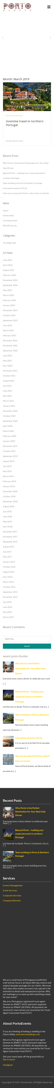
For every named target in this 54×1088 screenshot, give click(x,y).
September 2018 (10, 501)
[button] (4, 36)
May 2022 (7, 360)
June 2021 (7, 391)
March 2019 (8, 476)
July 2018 (7, 511)
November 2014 (10, 597)
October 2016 (9, 567)
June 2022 (7, 355)
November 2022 (10, 345)
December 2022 (10, 340)
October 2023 (9, 315)
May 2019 (7, 471)
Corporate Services (12, 895)
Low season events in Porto (15, 188)
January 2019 (9, 486)
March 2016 (8, 582)
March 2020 (8, 431)
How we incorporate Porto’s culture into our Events (26, 193)
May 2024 (7, 290)
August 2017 (8, 546)
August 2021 (8, 380)
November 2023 (10, 310)
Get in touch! (9, 1059)
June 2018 (7, 516)
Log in (5, 210)
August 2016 (8, 572)
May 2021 (7, 396)
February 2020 (9, 436)
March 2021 (8, 401)
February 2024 (9, 300)
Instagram (8, 1065)
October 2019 (9, 451)
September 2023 (10, 320)
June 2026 (7, 260)
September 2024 (10, 285)
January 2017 (9, 562)
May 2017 (7, 556)
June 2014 (7, 607)
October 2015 (9, 587)
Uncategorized (14, 116)
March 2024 (8, 295)
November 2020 (10, 411)
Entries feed (8, 215)
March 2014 (8, 617)
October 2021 (9, 375)
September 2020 (10, 421)
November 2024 (10, 280)
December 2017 (10, 531)
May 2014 (7, 612)
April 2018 (8, 526)
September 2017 (10, 541)
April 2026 (8, 265)
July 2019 (7, 466)
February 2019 (9, 481)
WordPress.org (9, 225)
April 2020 (8, 426)
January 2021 (9, 406)
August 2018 (8, 506)
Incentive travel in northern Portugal (24, 123)
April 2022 (8, 365)
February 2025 (9, 275)
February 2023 (9, 335)
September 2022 (10, 350)
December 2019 (10, 446)
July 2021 (7, 386)
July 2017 (7, 551)
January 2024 (9, 305)
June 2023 (7, 325)
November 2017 (10, 536)
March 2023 (8, 330)
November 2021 (10, 370)
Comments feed (10, 220)
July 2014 (7, 602)
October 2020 (9, 416)
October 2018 (9, 496)
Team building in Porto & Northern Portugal (22, 183)
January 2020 (9, 441)
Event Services (10, 890)
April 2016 (8, 577)
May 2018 (7, 521)
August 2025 (8, 270)
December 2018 (10, 491)
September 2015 (10, 592)
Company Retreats (12, 900)
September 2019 (10, 456)
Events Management (13, 885)
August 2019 (8, 461)
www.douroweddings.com (28, 1034)
